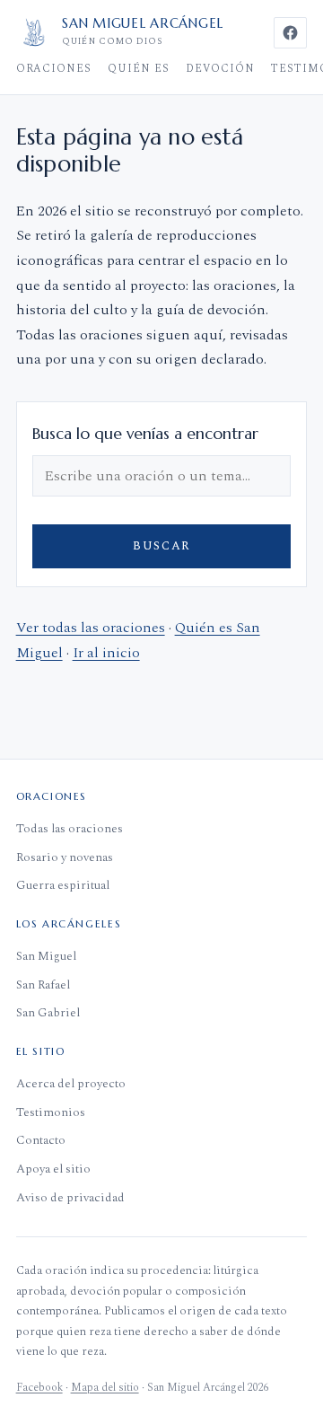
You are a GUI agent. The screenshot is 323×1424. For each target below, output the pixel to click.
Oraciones (54, 68)
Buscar (161, 546)
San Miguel (46, 955)
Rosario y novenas (64, 857)
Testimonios (50, 1112)
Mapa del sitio (105, 1387)
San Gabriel (48, 1012)
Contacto (40, 1139)
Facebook (39, 1387)
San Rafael (43, 984)
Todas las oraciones (69, 828)
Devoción (220, 68)
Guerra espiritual (62, 884)
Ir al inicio (106, 653)
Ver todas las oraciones (90, 627)
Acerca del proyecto (71, 1083)
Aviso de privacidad (70, 1197)
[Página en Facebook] (290, 32)
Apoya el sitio (53, 1168)
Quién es (138, 68)
